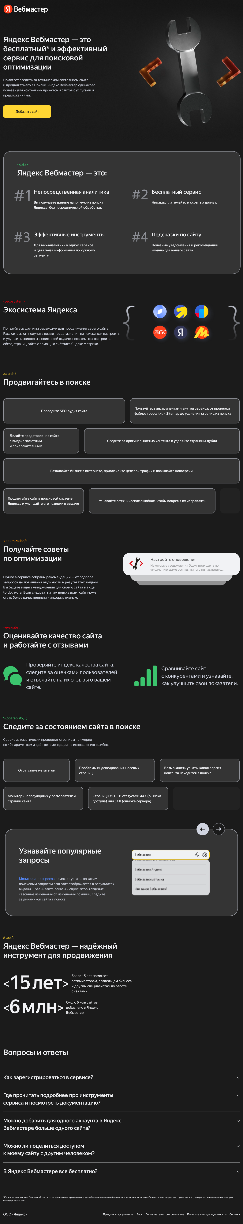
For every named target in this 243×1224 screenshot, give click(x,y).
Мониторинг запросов (37, 879)
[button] (202, 829)
